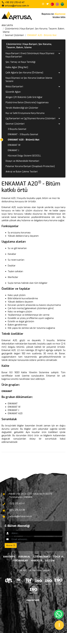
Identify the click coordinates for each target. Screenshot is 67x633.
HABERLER (36, 560)
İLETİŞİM (50, 560)
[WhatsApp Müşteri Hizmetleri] (58, 614)
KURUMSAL (24, 556)
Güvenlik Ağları (13, 91)
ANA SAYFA (7, 25)
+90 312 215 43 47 (14, 2)
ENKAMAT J (13, 150)
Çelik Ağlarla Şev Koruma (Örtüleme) (24, 72)
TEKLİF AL (58, 556)
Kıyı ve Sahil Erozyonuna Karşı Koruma (25, 113)
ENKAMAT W (14, 145)
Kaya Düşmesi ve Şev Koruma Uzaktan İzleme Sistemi (29, 79)
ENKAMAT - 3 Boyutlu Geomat (23, 134)
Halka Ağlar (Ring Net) (17, 67)
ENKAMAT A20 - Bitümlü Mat (42, 35)
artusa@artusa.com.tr (16, 5)
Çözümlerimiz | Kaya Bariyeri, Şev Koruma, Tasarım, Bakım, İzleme (29, 46)
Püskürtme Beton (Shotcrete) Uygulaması (27, 102)
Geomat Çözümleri (14, 35)
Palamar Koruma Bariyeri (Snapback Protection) (30, 166)
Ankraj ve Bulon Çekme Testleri (22, 171)
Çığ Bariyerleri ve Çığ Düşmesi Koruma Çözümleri (30, 118)
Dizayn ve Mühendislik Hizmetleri (22, 161)
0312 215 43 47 (17, 503)
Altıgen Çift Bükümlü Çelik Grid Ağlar (24, 97)
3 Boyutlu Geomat (17, 129)
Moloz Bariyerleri (14, 86)
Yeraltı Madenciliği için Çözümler (22, 107)
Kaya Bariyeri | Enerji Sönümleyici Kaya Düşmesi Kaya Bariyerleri (30, 55)
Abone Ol (10, 545)
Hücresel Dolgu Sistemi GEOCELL (24, 155)
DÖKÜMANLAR (20, 560)
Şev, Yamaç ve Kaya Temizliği (20, 62)
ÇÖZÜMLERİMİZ (42, 556)
